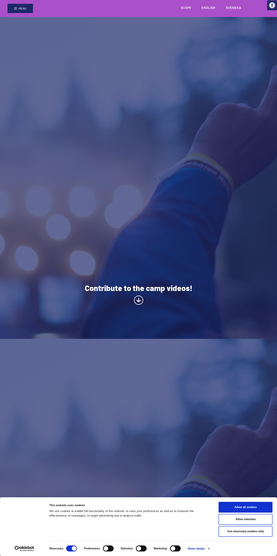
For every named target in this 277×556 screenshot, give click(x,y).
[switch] (108, 548)
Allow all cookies (245, 507)
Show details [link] (196, 548)
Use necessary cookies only (245, 531)
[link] (272, 5)
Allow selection (246, 519)
